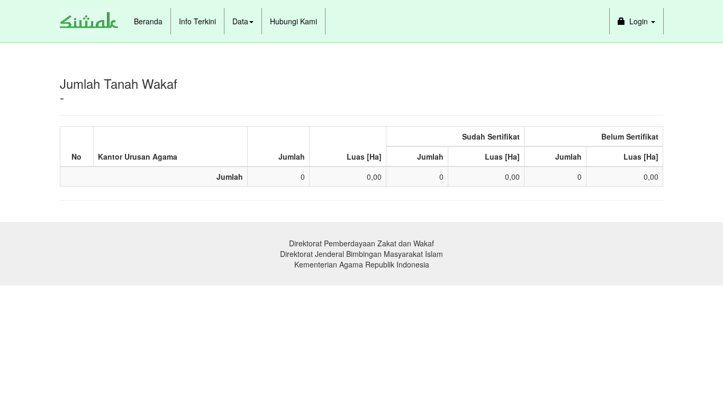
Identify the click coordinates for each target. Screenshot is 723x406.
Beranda (148, 21)
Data (240, 21)
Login (637, 21)
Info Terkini (197, 21)
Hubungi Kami (293, 21)
